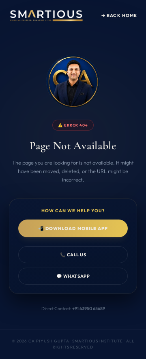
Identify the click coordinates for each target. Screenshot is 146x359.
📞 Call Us (73, 255)
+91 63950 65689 (88, 308)
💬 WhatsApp (73, 276)
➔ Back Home (119, 15)
